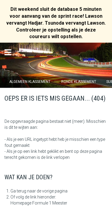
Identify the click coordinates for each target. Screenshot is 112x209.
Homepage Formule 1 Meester (38, 203)
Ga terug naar (23, 191)
